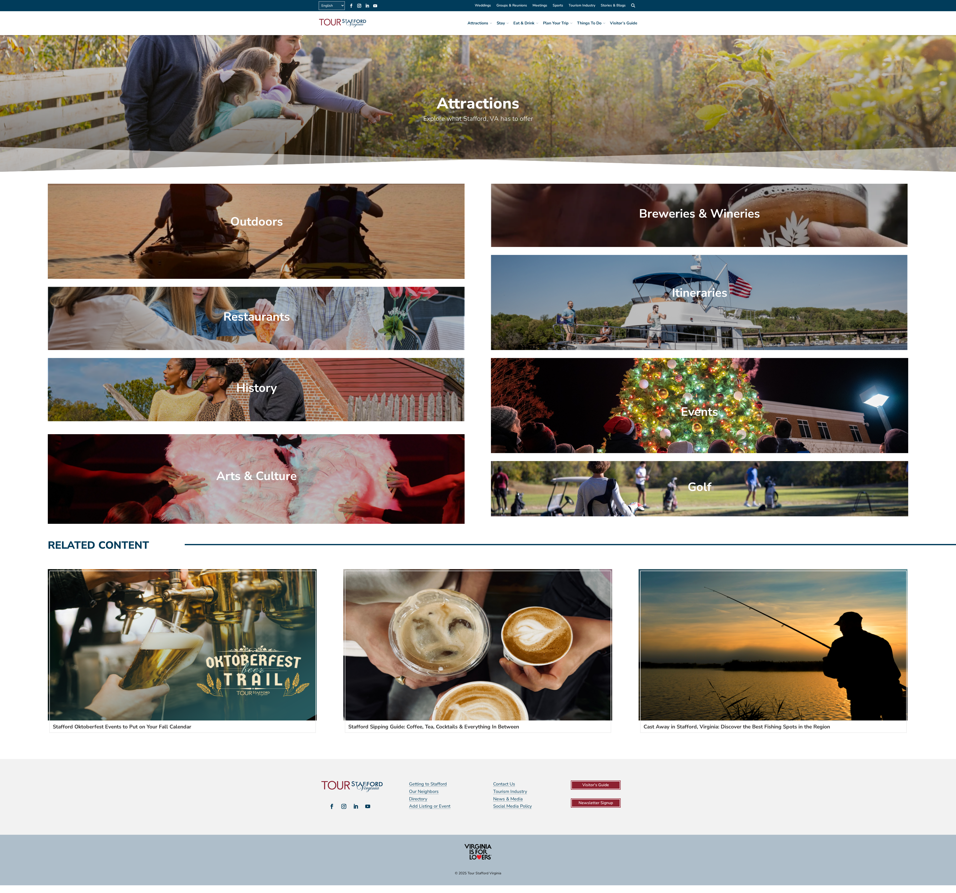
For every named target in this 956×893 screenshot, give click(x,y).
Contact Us (504, 784)
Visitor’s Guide (623, 23)
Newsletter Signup (596, 803)
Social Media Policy (512, 806)
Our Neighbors (424, 791)
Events (699, 412)
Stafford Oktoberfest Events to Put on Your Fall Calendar (122, 726)
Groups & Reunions (511, 6)
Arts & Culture (256, 476)
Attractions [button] (478, 23)
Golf (699, 487)
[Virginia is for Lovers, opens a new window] (478, 859)
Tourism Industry (582, 6)
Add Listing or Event (429, 806)
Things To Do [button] (589, 23)
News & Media (508, 799)
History (256, 388)
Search (633, 6)
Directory (418, 799)
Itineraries (699, 293)
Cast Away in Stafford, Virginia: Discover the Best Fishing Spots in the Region (737, 726)
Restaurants (256, 316)
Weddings (483, 6)
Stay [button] (501, 23)
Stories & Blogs (613, 6)
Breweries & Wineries (699, 213)
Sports (558, 6)
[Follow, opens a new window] (351, 6)
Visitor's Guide (595, 785)
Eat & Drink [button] (524, 23)
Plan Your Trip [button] (556, 23)
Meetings (540, 6)
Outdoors (256, 221)
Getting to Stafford (428, 784)
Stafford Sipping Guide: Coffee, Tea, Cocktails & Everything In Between (433, 726)
